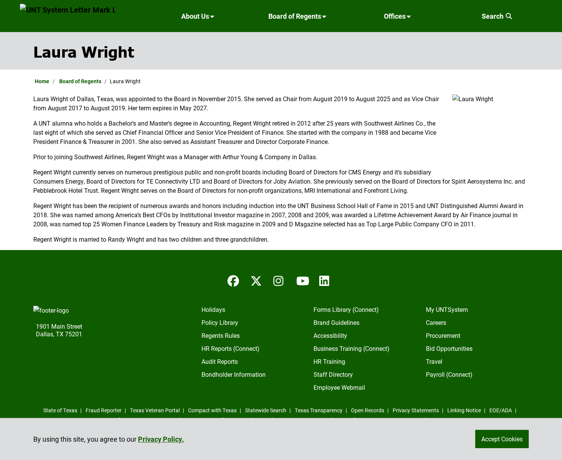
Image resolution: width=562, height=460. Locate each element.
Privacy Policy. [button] (161, 439)
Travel (434, 361)
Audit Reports (219, 361)
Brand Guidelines (336, 322)
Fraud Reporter (104, 410)
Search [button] (493, 16)
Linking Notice (464, 410)
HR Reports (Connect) (230, 348)
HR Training (329, 361)
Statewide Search (265, 410)
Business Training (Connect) (351, 348)
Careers (436, 322)
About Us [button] (195, 16)
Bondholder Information (233, 374)
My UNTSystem (447, 309)
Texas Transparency (319, 410)
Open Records (367, 410)
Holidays (213, 309)
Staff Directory (333, 374)
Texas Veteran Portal (155, 410)
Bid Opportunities (449, 348)
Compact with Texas (212, 410)
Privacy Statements (416, 410)
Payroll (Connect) (449, 374)
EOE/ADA (500, 410)
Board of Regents (80, 81)
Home (42, 81)
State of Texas (60, 410)
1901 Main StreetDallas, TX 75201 (59, 330)
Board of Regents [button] (294, 16)
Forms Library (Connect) (346, 309)
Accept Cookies (502, 439)
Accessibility (330, 335)
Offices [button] (395, 16)
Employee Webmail (339, 387)
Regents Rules (220, 335)
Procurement (443, 335)
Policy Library (219, 322)
